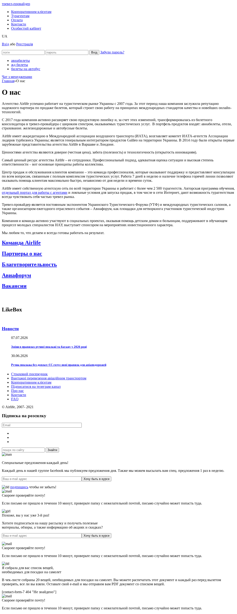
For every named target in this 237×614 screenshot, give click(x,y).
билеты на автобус (25, 69)
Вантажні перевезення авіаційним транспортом (48, 378)
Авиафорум (16, 275)
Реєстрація (24, 44)
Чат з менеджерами (17, 77)
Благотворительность (29, 264)
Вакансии (14, 286)
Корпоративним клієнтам (31, 12)
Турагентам (20, 16)
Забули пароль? (112, 52)
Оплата (17, 20)
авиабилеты (20, 61)
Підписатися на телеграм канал (36, 386)
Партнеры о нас (22, 254)
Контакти (18, 24)
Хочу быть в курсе (96, 479)
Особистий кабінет (26, 28)
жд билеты (19, 65)
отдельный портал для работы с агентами (34, 192)
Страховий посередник (29, 374)
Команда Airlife (21, 243)
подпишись (19, 487)
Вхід (5, 44)
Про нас (17, 391)
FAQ (15, 399)
